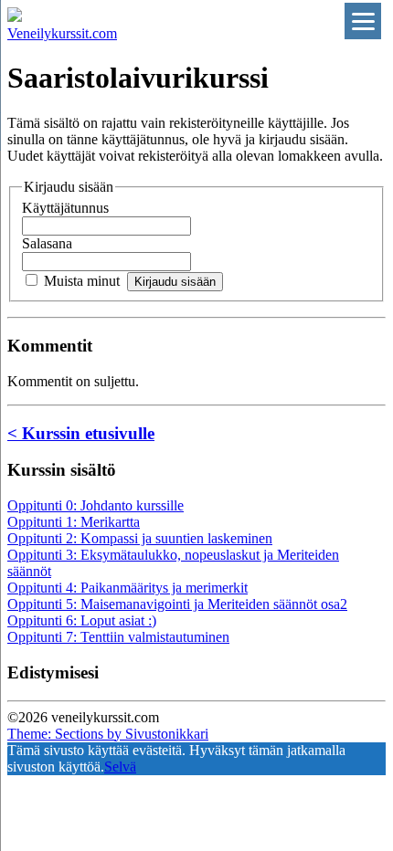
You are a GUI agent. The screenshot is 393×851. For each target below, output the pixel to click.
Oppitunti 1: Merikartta (73, 522)
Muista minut (82, 281)
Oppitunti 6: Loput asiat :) (81, 620)
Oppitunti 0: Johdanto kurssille (95, 505)
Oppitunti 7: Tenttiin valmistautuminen (118, 637)
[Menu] (363, 21)
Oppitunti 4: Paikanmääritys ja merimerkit (127, 587)
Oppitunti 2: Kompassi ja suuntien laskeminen (139, 538)
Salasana (47, 243)
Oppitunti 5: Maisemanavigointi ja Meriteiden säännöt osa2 (177, 604)
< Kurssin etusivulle (80, 433)
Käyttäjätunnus (65, 207)
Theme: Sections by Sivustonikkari (107, 733)
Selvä (120, 766)
